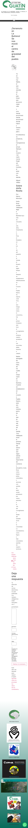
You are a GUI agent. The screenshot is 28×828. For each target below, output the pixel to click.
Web (13, 641)
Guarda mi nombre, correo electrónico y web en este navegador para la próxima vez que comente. (15, 654)
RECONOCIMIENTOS (14, 824)
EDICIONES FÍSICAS (14, 721)
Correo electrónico (15, 634)
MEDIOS (14, 811)
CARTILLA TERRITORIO (14, 757)
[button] (14, 20)
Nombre (14, 627)
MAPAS (14, 794)
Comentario (15, 607)
